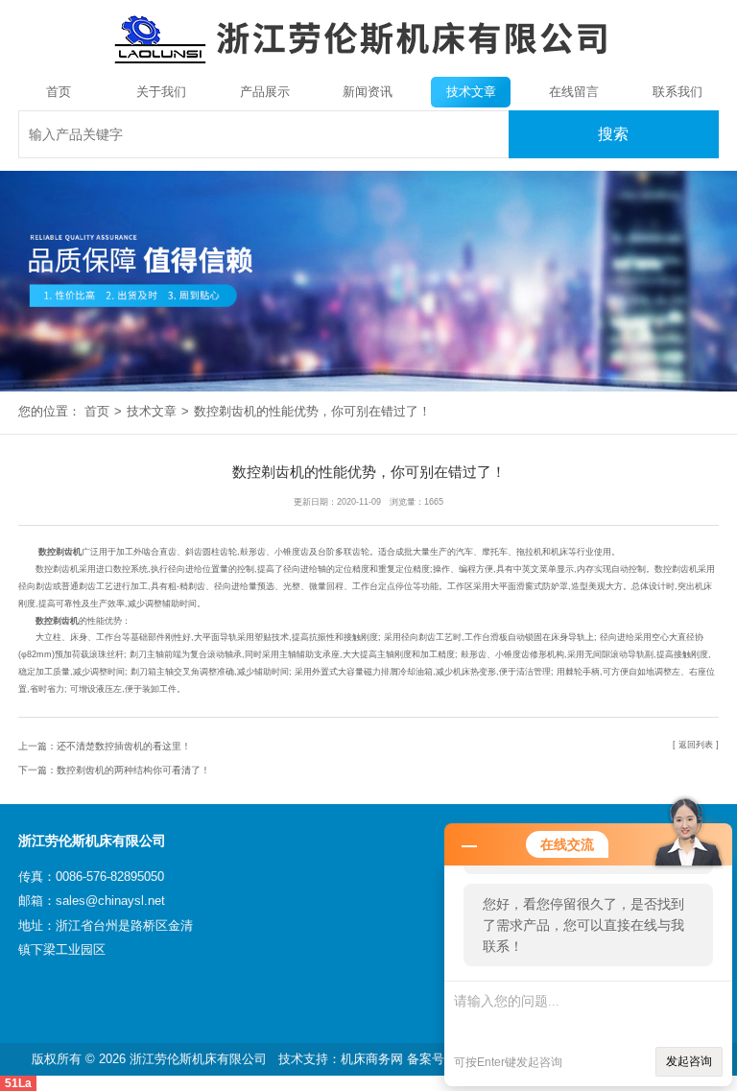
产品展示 (265, 91)
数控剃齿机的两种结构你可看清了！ (133, 770)
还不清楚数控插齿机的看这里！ (124, 746)
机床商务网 (372, 1059)
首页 (58, 91)
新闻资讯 (367, 91)
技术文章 (471, 91)
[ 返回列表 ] (696, 744)
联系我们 (677, 91)
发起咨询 (689, 1061)
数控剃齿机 (60, 552)
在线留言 (574, 91)
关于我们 (161, 91)
